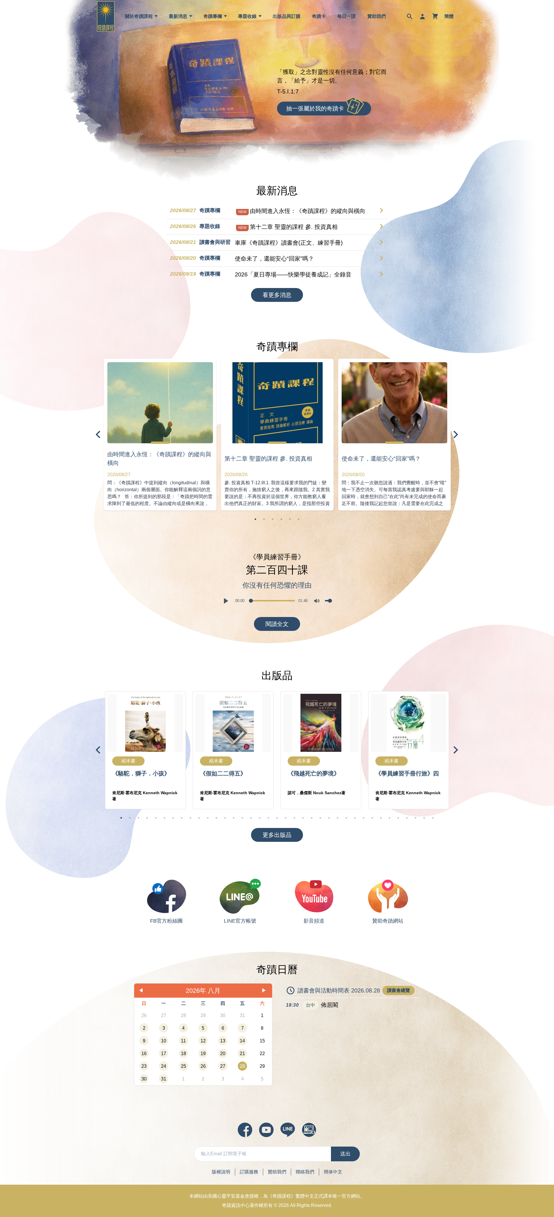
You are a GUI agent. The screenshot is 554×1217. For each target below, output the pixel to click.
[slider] (272, 600)
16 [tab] (251, 818)
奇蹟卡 (319, 16)
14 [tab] (234, 818)
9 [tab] (190, 818)
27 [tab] (346, 818)
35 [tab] (415, 818)
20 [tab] (286, 818)
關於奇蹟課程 (139, 16)
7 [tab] (173, 818)
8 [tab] (182, 818)
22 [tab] (303, 818)
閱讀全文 (277, 624)
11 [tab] (208, 818)
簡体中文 (333, 1171)
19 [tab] (277, 818)
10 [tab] (199, 818)
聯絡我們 (305, 1171)
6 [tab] (299, 519)
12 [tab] (216, 818)
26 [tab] (337, 818)
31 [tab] (381, 818)
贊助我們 (376, 16)
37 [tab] (433, 818)
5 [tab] (290, 519)
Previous (98, 434)
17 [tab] (260, 818)
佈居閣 (329, 1005)
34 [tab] (407, 818)
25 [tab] (329, 818)
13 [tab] (225, 818)
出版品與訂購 (286, 16)
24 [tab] (320, 818)
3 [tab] (273, 519)
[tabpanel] (160, 435)
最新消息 (178, 16)
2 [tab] (264, 519)
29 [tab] (363, 818)
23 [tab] (312, 818)
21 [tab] (294, 818)
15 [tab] (242, 818)
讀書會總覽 (398, 990)
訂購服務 (249, 1171)
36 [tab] (424, 818)
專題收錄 (247, 16)
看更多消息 (277, 295)
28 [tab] (355, 818)
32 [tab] (389, 818)
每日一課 (346, 16)
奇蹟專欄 (212, 16)
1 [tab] (255, 519)
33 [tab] (398, 818)
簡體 (449, 16)
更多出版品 (277, 835)
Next (456, 434)
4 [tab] (281, 519)
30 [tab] (372, 818)
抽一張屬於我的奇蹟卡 (315, 108)
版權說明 (221, 1171)
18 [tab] (268, 818)
